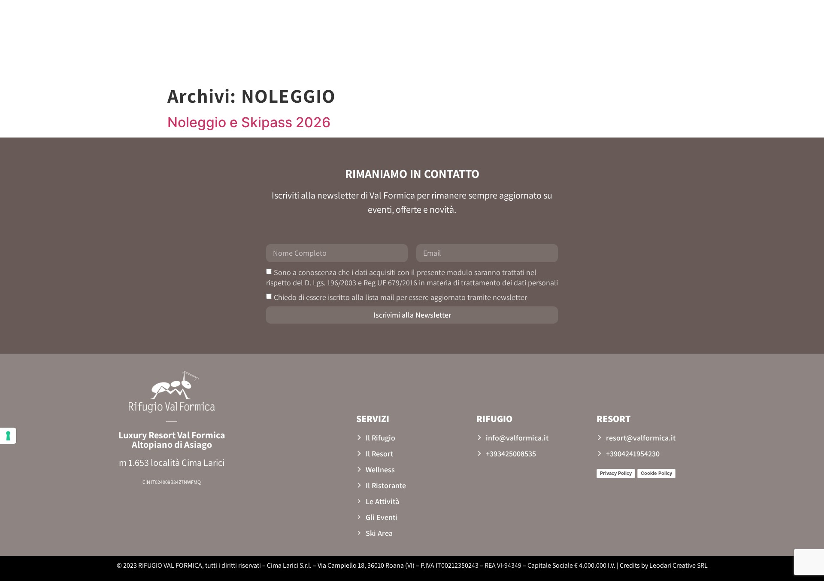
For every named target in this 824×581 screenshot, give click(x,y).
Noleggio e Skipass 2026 (248, 122)
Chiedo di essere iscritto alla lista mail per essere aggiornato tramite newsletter (400, 297)
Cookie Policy (656, 473)
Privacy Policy (616, 473)
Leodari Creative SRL (678, 565)
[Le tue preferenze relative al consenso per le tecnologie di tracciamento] (8, 436)
